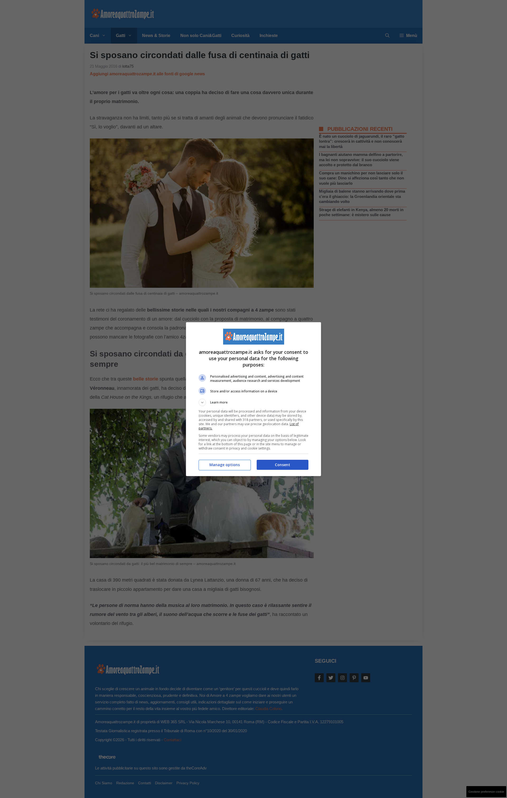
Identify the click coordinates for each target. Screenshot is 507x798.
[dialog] (253, 399)
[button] (253, 402)
